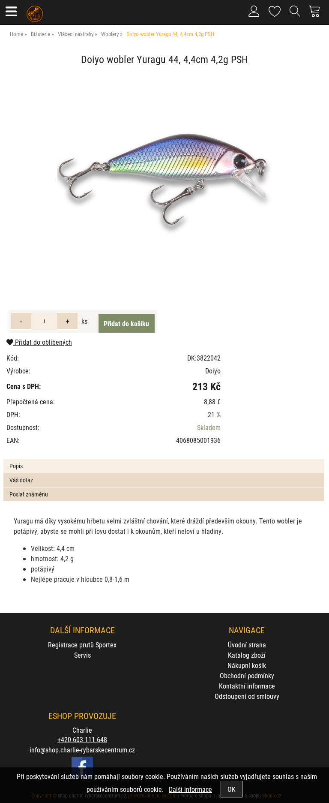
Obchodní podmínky (247, 675)
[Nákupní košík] (317, 14)
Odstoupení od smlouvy (247, 696)
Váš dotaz (21, 480)
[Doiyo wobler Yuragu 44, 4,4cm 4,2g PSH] (164, 181)
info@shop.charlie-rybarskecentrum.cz (82, 749)
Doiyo (213, 370)
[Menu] (11, 12)
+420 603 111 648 (82, 739)
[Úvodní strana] (35, 10)
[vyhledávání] (295, 14)
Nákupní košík (246, 665)
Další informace (190, 789)
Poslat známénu (28, 494)
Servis (82, 654)
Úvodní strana (247, 644)
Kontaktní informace (247, 685)
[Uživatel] (275, 9)
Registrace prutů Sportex (82, 644)
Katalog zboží (247, 654)
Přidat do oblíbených (42, 341)
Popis (16, 466)
